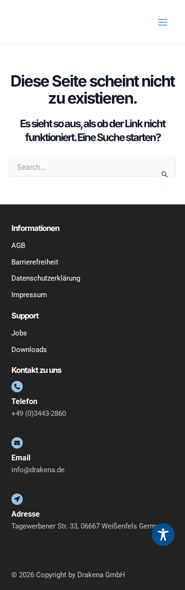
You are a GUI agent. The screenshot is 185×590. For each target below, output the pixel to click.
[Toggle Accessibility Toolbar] (163, 534)
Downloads (29, 349)
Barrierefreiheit (34, 262)
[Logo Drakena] (30, 22)
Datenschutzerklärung (45, 278)
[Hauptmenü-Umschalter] (163, 22)
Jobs (19, 333)
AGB (18, 245)
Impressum (29, 295)
